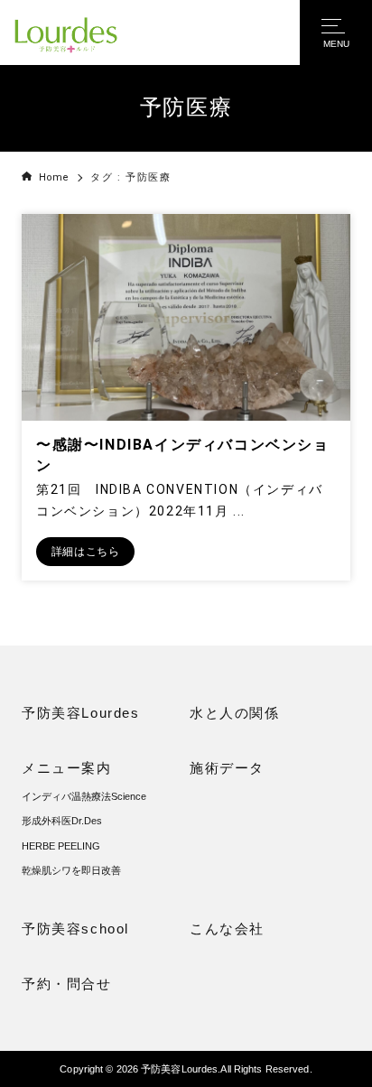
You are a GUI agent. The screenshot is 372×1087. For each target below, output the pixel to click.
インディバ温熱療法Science (84, 796)
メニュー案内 (67, 768)
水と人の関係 (235, 712)
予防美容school (75, 928)
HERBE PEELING (61, 846)
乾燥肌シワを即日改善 (71, 870)
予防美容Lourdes (81, 712)
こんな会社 (227, 928)
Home (54, 177)
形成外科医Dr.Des (62, 820)
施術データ (227, 768)
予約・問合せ (67, 983)
